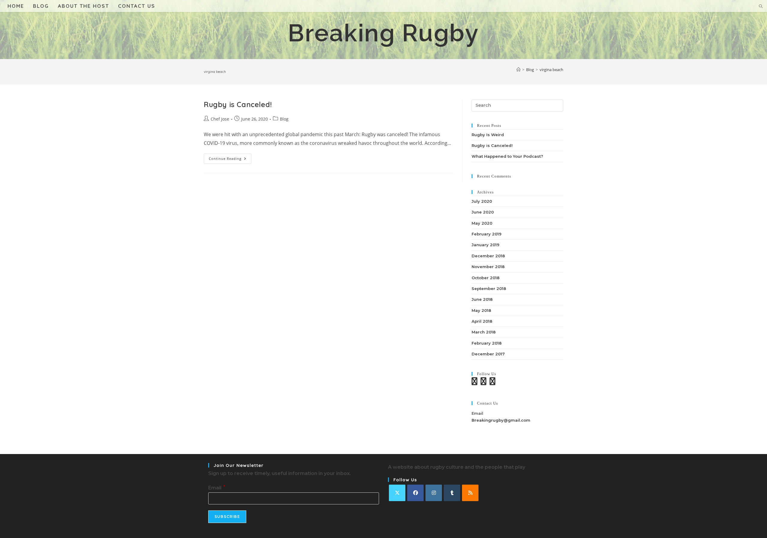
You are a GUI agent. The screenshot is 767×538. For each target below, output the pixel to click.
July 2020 (482, 201)
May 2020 (482, 223)
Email (216, 488)
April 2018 (482, 321)
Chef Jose (220, 119)
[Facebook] (415, 493)
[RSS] (470, 493)
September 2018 (489, 288)
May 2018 (481, 310)
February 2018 (487, 343)
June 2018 (482, 299)
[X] (397, 493)
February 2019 (487, 234)
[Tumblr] (452, 493)
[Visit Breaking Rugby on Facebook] (493, 382)
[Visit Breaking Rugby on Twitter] (475, 382)
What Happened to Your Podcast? (507, 156)
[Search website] (761, 6)
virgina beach (551, 69)
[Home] (518, 69)
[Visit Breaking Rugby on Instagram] (484, 382)
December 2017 (488, 353)
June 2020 (483, 212)
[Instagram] (433, 493)
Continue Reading (230, 160)
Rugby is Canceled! (238, 104)
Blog (284, 119)
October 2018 (485, 277)
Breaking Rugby (383, 33)
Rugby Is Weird (488, 134)
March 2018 (484, 332)
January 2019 (485, 244)
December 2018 (488, 255)
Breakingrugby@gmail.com (501, 420)
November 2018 (488, 266)
